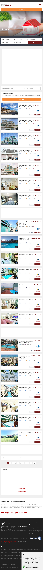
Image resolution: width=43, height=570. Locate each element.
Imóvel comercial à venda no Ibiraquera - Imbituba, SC (24, 240)
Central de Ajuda (38, 0)
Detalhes (38, 114)
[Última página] (34, 463)
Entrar (22, 0)
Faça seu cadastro (29, 0)
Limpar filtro (10, 44)
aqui (9, 542)
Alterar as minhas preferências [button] (32, 567)
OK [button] (24, 567)
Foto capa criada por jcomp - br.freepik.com (9, 567)
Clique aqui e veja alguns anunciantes (14, 513)
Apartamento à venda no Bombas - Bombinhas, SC (24, 223)
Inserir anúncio (22, 9)
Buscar (35, 42)
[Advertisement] (23, 57)
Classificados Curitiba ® (18, 565)
